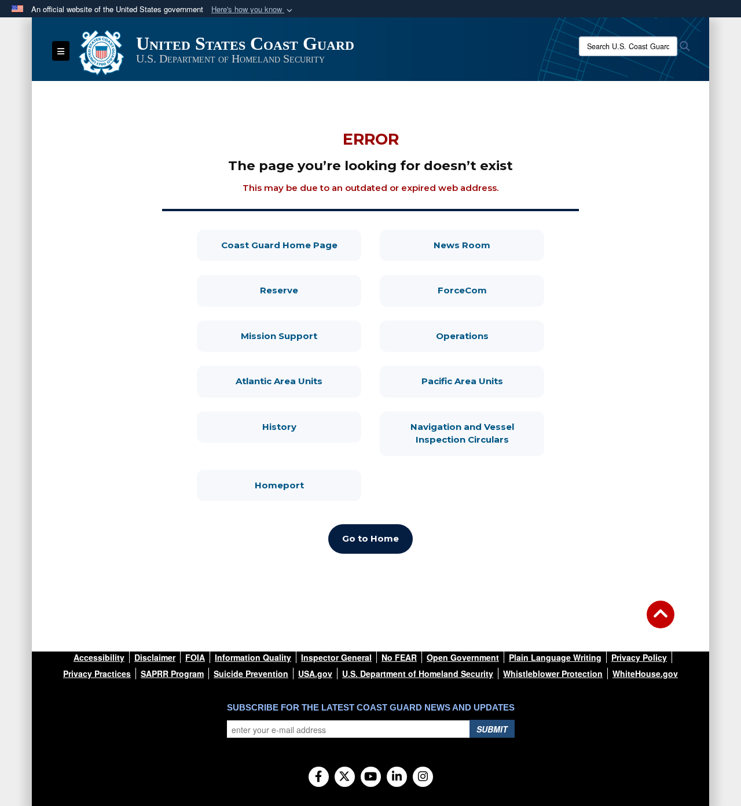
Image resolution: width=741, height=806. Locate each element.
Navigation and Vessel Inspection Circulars (477, 433)
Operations (490, 335)
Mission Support (301, 335)
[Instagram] (423, 777)
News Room (489, 245)
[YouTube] (371, 777)
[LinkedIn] (397, 777)
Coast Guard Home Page (291, 245)
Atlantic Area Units (298, 381)
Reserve (310, 290)
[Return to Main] (660, 621)
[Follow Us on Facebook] (319, 777)
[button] (253, 9)
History (311, 426)
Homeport (308, 485)
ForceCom (491, 290)
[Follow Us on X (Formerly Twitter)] (345, 777)
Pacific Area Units (482, 381)
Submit (492, 729)
